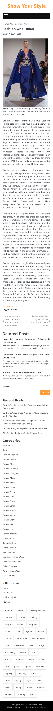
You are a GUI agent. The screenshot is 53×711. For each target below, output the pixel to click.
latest (34, 652)
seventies (40, 666)
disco (18, 631)
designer (20, 624)
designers (33, 624)
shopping (22, 673)
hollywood (19, 645)
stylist (29, 680)
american (9, 610)
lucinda (8, 659)
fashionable (21, 638)
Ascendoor (21, 707)
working (21, 694)
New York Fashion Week (13, 557)
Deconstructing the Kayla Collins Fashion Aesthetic (25, 428)
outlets (42, 659)
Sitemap (6, 602)
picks (16, 666)
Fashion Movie (9, 482)
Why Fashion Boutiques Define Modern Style (22, 433)
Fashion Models (9, 478)
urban (29, 687)
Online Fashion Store (12, 561)
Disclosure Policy (10, 597)
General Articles (10, 533)
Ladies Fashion (9, 547)
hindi (7, 645)
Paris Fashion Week (11, 571)
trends (7, 687)
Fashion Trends (9, 510)
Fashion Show (9, 501)
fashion (13, 309)
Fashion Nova (9, 492)
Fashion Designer (10, 473)
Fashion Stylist (9, 505)
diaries (8, 631)
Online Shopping (10, 566)
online (31, 659)
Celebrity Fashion (10, 454)
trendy (18, 687)
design (8, 624)
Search (6, 386)
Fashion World (9, 519)
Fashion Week (9, 515)
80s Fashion (8, 445)
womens (8, 694)
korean (23, 652)
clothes (22, 617)
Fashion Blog (8, 464)
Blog (5, 450)
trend (39, 680)
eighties (29, 631)
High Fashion (8, 538)
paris (7, 666)
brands (21, 610)
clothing (33, 617)
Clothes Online (9, 459)
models (19, 659)
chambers (9, 617)
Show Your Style (26, 5)
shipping (8, 673)
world (32, 694)
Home (5, 588)
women (40, 687)
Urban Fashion (9, 575)
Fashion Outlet (9, 496)
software (35, 673)
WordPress (41, 707)
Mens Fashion (9, 552)
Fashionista (8, 529)
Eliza (19, 33)
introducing (10, 652)
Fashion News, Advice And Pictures (22, 372)
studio (7, 680)
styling (18, 680)
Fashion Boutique (10, 468)
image (41, 645)
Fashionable (8, 524)
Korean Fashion (9, 543)
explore (41, 631)
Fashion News (8, 307)
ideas (31, 645)
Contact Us (7, 592)
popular (27, 666)
